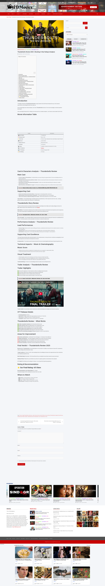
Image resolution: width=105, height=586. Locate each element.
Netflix (80, 60)
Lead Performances (22, 82)
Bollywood (37, 13)
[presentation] (96, 483)
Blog (25, 49)
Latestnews (25, 13)
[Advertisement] (26, 64)
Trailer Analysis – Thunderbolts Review (25, 88)
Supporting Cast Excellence (23, 83)
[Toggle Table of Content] (34, 73)
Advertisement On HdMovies (94, 0)
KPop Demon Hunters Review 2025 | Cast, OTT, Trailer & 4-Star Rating (52, 422)
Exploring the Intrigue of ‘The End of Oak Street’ (40, 499)
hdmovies (30, 415)
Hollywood (31, 13)
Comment (19, 431)
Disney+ (42, 148)
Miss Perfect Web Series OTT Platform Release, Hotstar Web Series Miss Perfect (79, 56)
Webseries (43, 13)
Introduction (21, 74)
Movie (37, 49)
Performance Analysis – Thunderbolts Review (26, 81)
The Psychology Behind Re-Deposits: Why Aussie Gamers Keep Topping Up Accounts (29, 422)
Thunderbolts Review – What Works (25, 91)
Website (19, 455)
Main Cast (20, 77)
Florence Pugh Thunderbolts (24, 415)
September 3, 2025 (21, 53)
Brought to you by (38, 511)
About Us (65, 0)
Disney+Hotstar (21, 49)
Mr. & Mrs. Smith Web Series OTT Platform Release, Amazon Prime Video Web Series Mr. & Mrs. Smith (79, 50)
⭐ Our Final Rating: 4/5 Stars (24, 96)
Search (67, 20)
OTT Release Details (22, 90)
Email (19, 450)
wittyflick (50, 538)
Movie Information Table (23, 75)
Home (9, 13)
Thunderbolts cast (37, 416)
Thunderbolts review (43, 416)
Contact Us (74, 0)
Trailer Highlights (22, 89)
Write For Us (79, 0)
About (48, 13)
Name (19, 445)
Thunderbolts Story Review (23, 80)
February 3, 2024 (76, 51)
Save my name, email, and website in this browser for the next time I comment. (32, 460)
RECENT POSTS (33, 508)
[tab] (69, 39)
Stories (18, 13)
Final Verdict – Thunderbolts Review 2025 (25, 94)
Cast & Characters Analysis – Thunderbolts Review (27, 76)
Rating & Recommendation (23, 95)
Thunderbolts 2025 (31, 416)
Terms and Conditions (85, 0)
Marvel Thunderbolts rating (52, 415)
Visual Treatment (22, 87)
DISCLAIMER (70, 0)
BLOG (13, 13)
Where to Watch (21, 97)
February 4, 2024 (76, 45)
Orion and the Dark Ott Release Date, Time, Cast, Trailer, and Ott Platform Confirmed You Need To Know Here (79, 63)
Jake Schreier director (36, 415)
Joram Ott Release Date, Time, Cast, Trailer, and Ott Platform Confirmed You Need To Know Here (79, 43)
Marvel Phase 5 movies (44, 415)
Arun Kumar (28, 53)
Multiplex (46, 498)
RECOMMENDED (10, 483)
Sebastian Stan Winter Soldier (22, 416)
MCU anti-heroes (60, 415)
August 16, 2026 (12, 502)
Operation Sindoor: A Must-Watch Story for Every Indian (63, 530)
